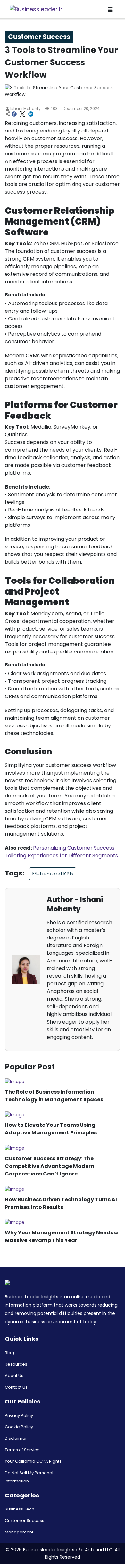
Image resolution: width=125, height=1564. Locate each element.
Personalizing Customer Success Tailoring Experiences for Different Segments (61, 851)
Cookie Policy (19, 1427)
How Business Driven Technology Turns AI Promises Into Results (61, 1203)
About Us (14, 1376)
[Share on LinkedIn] (31, 114)
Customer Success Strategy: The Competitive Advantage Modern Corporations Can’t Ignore (49, 1166)
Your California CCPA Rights (33, 1461)
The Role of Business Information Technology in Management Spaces (54, 1095)
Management (19, 1532)
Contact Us (16, 1387)
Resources (16, 1364)
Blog (9, 1353)
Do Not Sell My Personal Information (29, 1477)
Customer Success (24, 1521)
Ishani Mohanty (25, 108)
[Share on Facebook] (14, 114)
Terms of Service (22, 1450)
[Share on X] (22, 114)
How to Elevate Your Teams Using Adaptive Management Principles (51, 1128)
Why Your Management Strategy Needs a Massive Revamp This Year (61, 1236)
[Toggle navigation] (110, 10)
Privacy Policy (19, 1415)
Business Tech (19, 1509)
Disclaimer (16, 1438)
